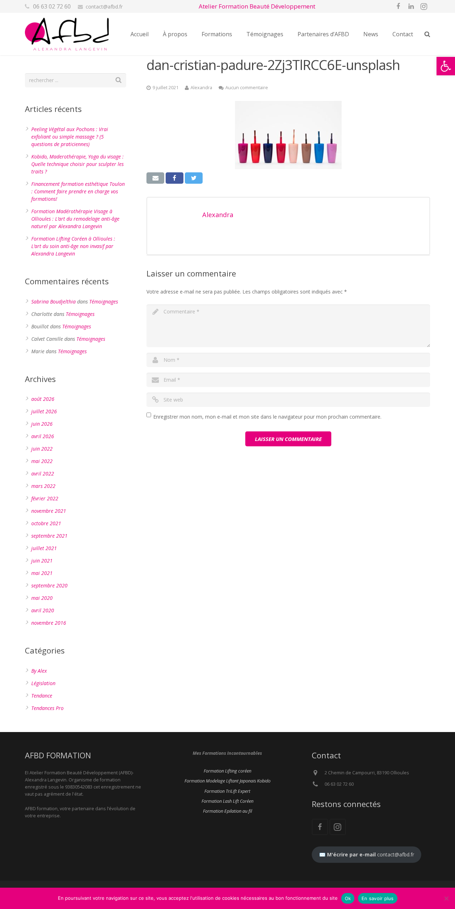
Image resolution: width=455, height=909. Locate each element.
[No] (446, 898)
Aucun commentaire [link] (246, 88)
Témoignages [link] (103, 301)
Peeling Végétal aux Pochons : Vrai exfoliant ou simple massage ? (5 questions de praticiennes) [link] (69, 136)
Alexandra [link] (201, 88)
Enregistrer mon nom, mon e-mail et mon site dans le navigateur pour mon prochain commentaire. (267, 416)
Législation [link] (43, 683)
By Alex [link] (39, 670)
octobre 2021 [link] (46, 523)
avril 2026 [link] (42, 436)
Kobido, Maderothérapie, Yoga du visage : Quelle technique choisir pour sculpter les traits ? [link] (77, 164)
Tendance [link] (41, 695)
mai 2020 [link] (42, 598)
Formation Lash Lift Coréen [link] (227, 801)
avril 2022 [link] (42, 473)
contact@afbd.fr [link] (104, 6)
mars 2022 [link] (43, 486)
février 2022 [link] (44, 498)
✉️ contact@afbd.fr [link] (366, 854)
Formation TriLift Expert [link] (227, 791)
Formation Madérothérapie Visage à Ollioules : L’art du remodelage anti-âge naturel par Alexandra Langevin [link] (75, 219)
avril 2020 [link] (42, 610)
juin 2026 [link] (42, 423)
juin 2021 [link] (42, 560)
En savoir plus (378, 898)
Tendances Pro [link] (47, 708)
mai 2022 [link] (42, 461)
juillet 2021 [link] (44, 548)
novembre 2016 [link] (48, 622)
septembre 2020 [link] (49, 585)
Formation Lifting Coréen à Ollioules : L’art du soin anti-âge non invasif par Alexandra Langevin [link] (73, 246)
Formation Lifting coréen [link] (227, 771)
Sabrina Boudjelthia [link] (53, 301)
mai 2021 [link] (42, 573)
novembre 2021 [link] (48, 510)
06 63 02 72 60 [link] (52, 6)
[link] (446, 66)
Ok (348, 898)
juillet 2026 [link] (44, 411)
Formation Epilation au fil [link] (227, 811)
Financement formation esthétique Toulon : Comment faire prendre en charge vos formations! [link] (78, 191)
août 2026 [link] (42, 399)
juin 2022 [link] (42, 448)
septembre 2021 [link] (49, 535)
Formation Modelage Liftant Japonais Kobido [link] (227, 781)
